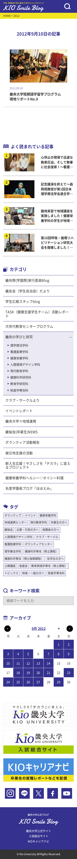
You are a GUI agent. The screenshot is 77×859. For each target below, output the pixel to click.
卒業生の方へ (59, 522)
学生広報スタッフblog (22, 301)
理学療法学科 (19, 345)
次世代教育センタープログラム (29, 326)
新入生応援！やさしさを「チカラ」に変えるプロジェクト (37, 465)
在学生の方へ (55, 558)
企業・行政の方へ (27, 529)
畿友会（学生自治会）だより (27, 291)
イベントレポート (19, 411)
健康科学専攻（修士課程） (41, 551)
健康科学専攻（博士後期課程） (23, 558)
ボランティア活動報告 (22, 442)
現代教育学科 (19, 371)
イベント (30, 515)
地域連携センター (15, 522)
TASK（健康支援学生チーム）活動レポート (37, 314)
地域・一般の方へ (33, 573)
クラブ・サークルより (22, 400)
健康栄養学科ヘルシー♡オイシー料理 (34, 478)
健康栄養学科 (19, 358)
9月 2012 (39, 628)
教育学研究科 (19, 383)
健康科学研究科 (20, 377)
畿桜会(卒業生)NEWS (21, 432)
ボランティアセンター (39, 544)
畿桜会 (8, 529)
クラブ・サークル (47, 537)
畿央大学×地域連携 (20, 421)
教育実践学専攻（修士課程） (49, 565)
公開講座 (10, 565)
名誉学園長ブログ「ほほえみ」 (29, 488)
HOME (7, 15)
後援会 (23, 565)
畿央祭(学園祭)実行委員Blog (27, 280)
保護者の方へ (50, 529)
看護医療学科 (19, 351)
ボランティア (12, 515)
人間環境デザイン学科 (25, 364)
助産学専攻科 (19, 390)
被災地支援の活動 (19, 453)
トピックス (11, 573)
